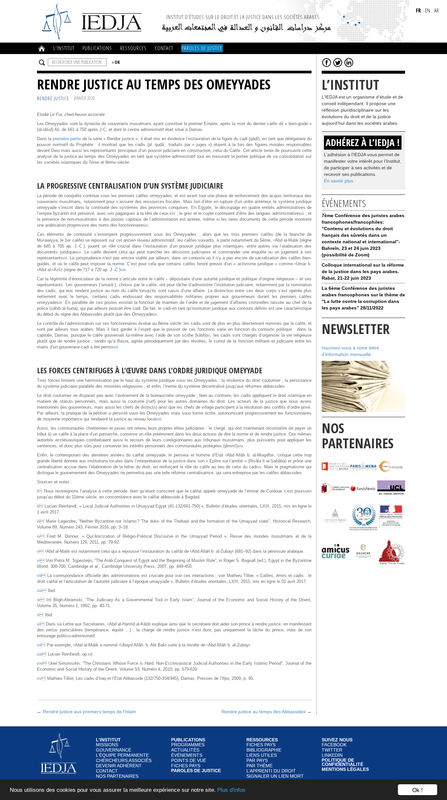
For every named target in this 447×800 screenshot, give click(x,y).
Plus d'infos (231, 790)
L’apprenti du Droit (271, 771)
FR (418, 10)
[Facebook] (326, 62)
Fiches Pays (185, 765)
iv (146, 225)
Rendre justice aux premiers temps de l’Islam (89, 711)
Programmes (188, 744)
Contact (164, 48)
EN (427, 10)
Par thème (259, 765)
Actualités (185, 750)
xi (208, 335)
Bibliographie (263, 750)
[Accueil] (92, 21)
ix (60, 302)
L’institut (63, 48)
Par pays (257, 760)
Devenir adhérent (119, 765)
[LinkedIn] (349, 62)
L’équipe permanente (122, 755)
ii (174, 213)
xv (259, 467)
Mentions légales (345, 769)
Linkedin (332, 755)
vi (79, 252)
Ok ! (417, 790)
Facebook (334, 744)
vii (65, 258)
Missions (107, 744)
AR (436, 10)
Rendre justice (53, 98)
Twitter (332, 750)
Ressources (133, 48)
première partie (67, 139)
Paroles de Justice (202, 48)
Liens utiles (261, 755)
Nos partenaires (117, 776)
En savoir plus (338, 180)
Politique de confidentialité (342, 762)
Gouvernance (113, 750)
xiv (240, 446)
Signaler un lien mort (275, 776)
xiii (158, 419)
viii (123, 270)
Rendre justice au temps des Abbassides (264, 711)
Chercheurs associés (124, 760)
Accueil (42, 48)
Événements (186, 755)
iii (302, 213)
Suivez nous (337, 740)
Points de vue (188, 760)
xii (116, 347)
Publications (97, 48)
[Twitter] (338, 62)
